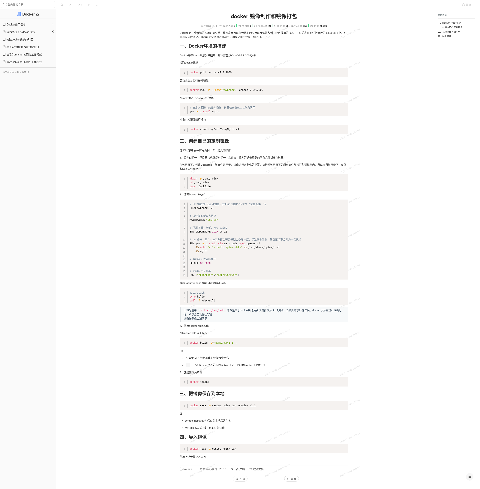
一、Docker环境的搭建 (449, 22)
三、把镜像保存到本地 (449, 31)
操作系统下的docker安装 (21, 32)
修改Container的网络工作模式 (24, 62)
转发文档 (239, 469)
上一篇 (242, 478)
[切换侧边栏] (62, 4)
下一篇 (289, 478)
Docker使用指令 (16, 24)
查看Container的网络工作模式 (24, 54)
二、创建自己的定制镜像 (450, 27)
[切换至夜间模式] (97, 4)
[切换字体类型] (89, 4)
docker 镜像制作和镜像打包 (22, 47)
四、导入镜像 (444, 36)
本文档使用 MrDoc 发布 (14, 72)
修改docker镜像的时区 (19, 39)
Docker (29, 14)
